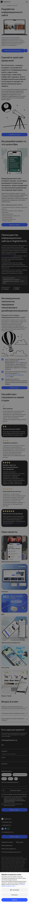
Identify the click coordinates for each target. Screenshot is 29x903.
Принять (14, 900)
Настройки (15, 890)
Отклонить (14, 895)
